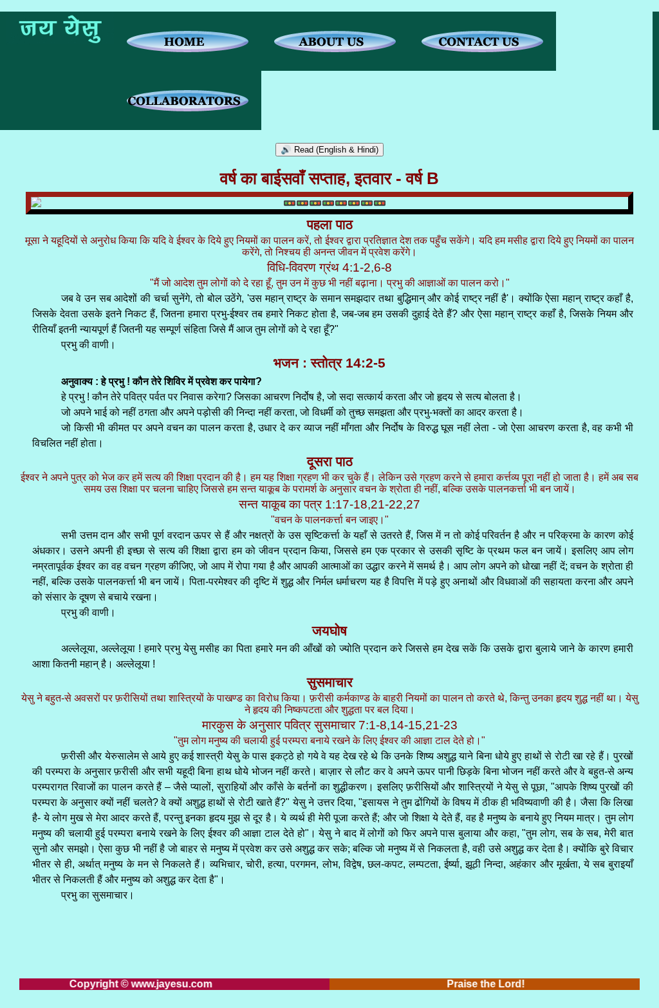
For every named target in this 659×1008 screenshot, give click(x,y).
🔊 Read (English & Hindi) (329, 149)
